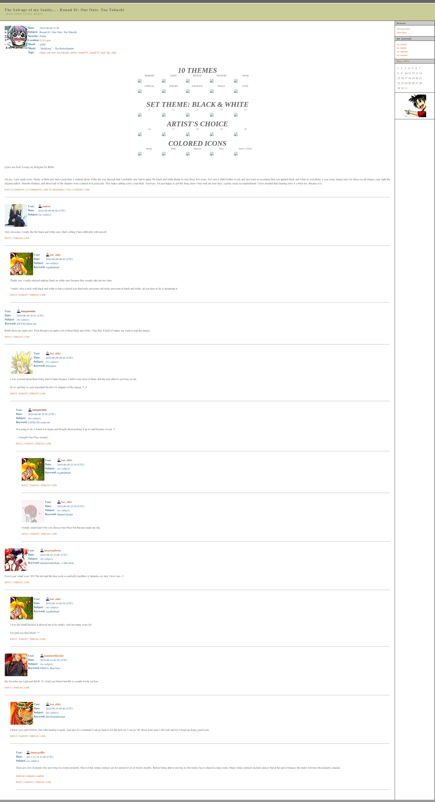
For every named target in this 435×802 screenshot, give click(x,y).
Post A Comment (14, 189)
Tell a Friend (74, 189)
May (399, 61)
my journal (402, 44)
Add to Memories (54, 189)
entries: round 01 (79, 52)
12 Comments (34, 189)
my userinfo (402, 55)
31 (406, 88)
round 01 (94, 52)
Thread (17, 238)
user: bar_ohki (108, 52)
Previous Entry (403, 29)
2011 (406, 61)
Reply (8, 238)
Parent (23, 295)
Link (86, 189)
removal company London (30, 776)
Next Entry (402, 32)
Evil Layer (45, 40)
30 (402, 88)
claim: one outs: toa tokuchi (54, 52)
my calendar (402, 51)
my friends (401, 48)
